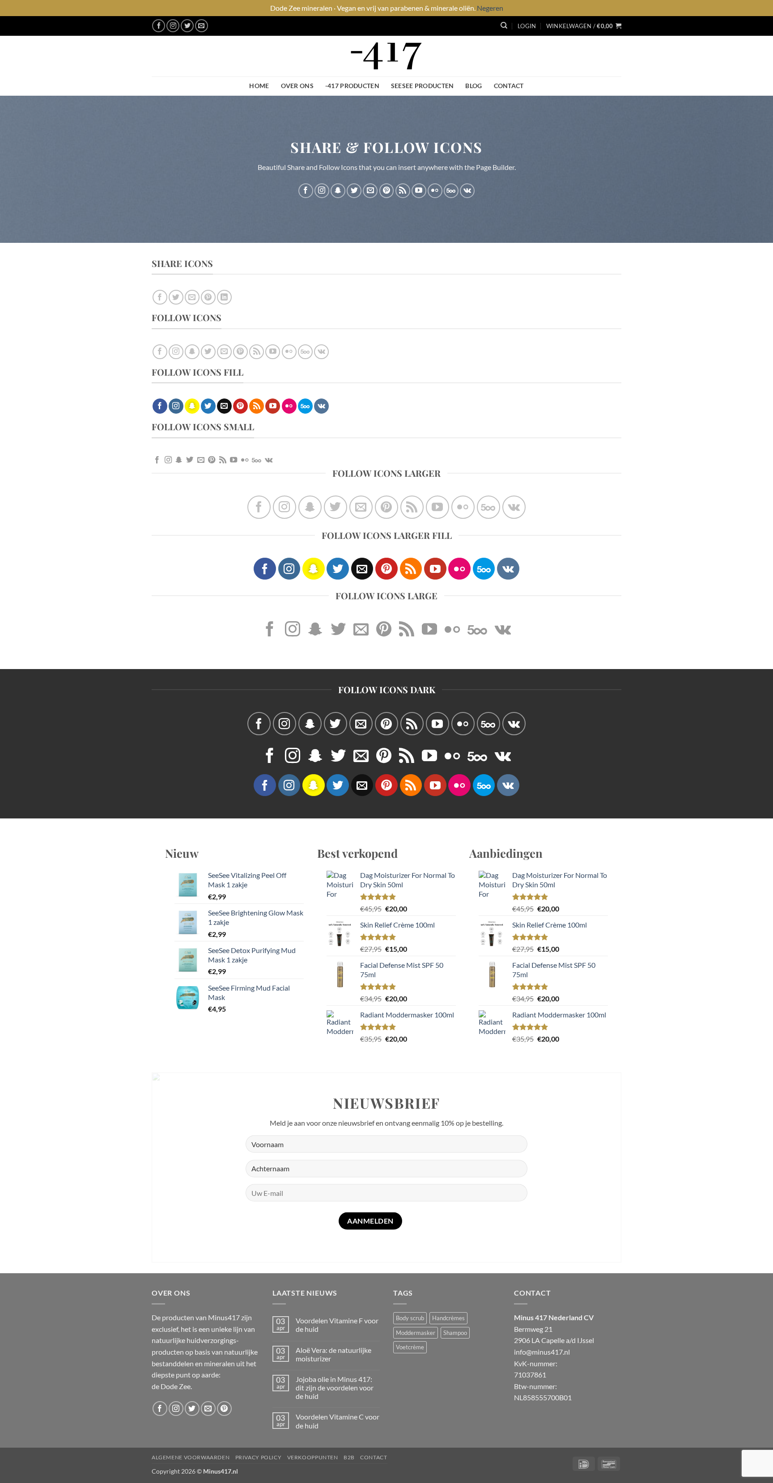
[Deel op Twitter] (176, 297)
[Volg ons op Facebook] (158, 25)
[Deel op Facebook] (160, 297)
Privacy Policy (258, 1457)
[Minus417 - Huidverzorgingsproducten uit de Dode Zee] (386, 56)
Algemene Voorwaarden (190, 1457)
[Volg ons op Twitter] (187, 25)
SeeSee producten (422, 85)
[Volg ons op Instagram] (172, 25)
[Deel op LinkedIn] (224, 297)
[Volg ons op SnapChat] (338, 190)
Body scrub (410, 1318)
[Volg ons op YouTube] (419, 190)
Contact (509, 85)
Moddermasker (415, 1332)
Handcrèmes (448, 1318)
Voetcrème (410, 1347)
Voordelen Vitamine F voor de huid (337, 1324)
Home (259, 85)
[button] (527, 26)
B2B (349, 1457)
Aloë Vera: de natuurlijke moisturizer (333, 1354)
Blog (473, 85)
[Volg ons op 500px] (451, 190)
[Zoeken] (504, 25)
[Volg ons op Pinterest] (386, 190)
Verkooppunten (312, 1457)
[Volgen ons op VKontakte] (467, 190)
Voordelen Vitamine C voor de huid (337, 1420)
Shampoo (455, 1332)
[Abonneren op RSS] (402, 190)
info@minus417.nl (542, 1351)
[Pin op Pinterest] (208, 297)
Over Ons (297, 85)
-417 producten (352, 85)
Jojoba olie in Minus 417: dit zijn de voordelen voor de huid (335, 1387)
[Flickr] (435, 190)
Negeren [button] (490, 8)
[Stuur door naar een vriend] (192, 297)
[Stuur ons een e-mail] (201, 25)
